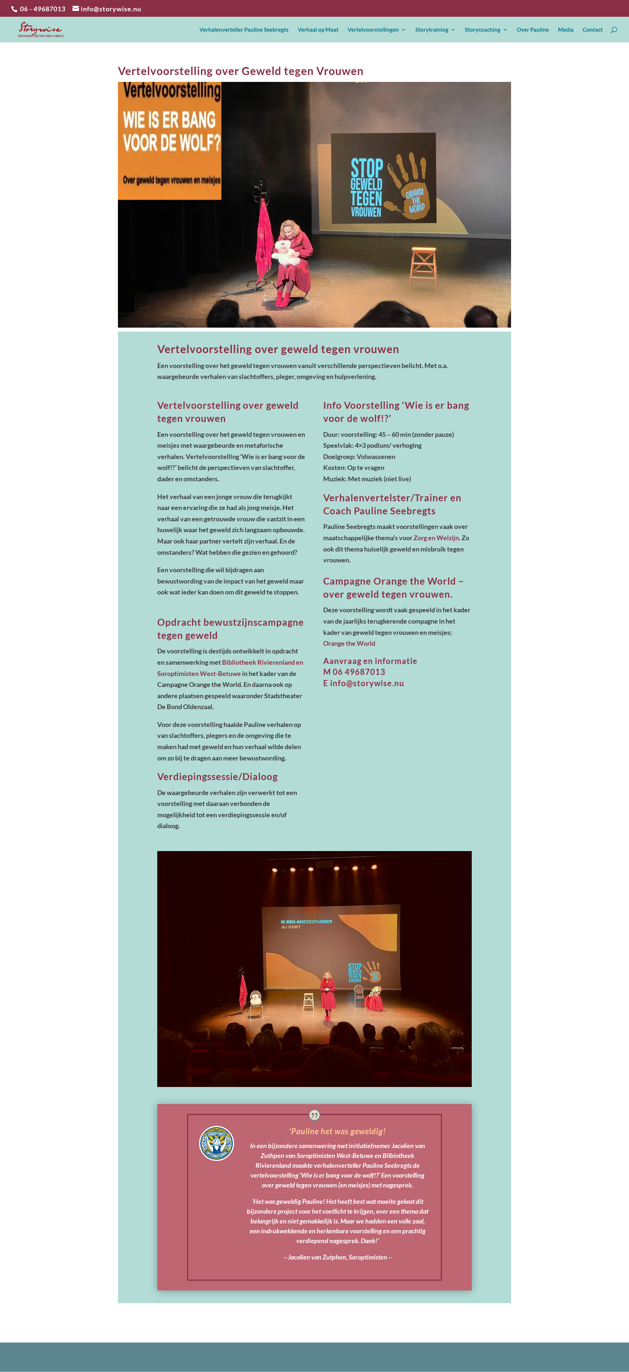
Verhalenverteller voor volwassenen (168, 1353)
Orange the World (349, 643)
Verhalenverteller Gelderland (447, 1353)
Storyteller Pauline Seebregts (261, 1353)
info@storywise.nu (367, 683)
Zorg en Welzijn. (437, 538)
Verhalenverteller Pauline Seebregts (354, 1353)
